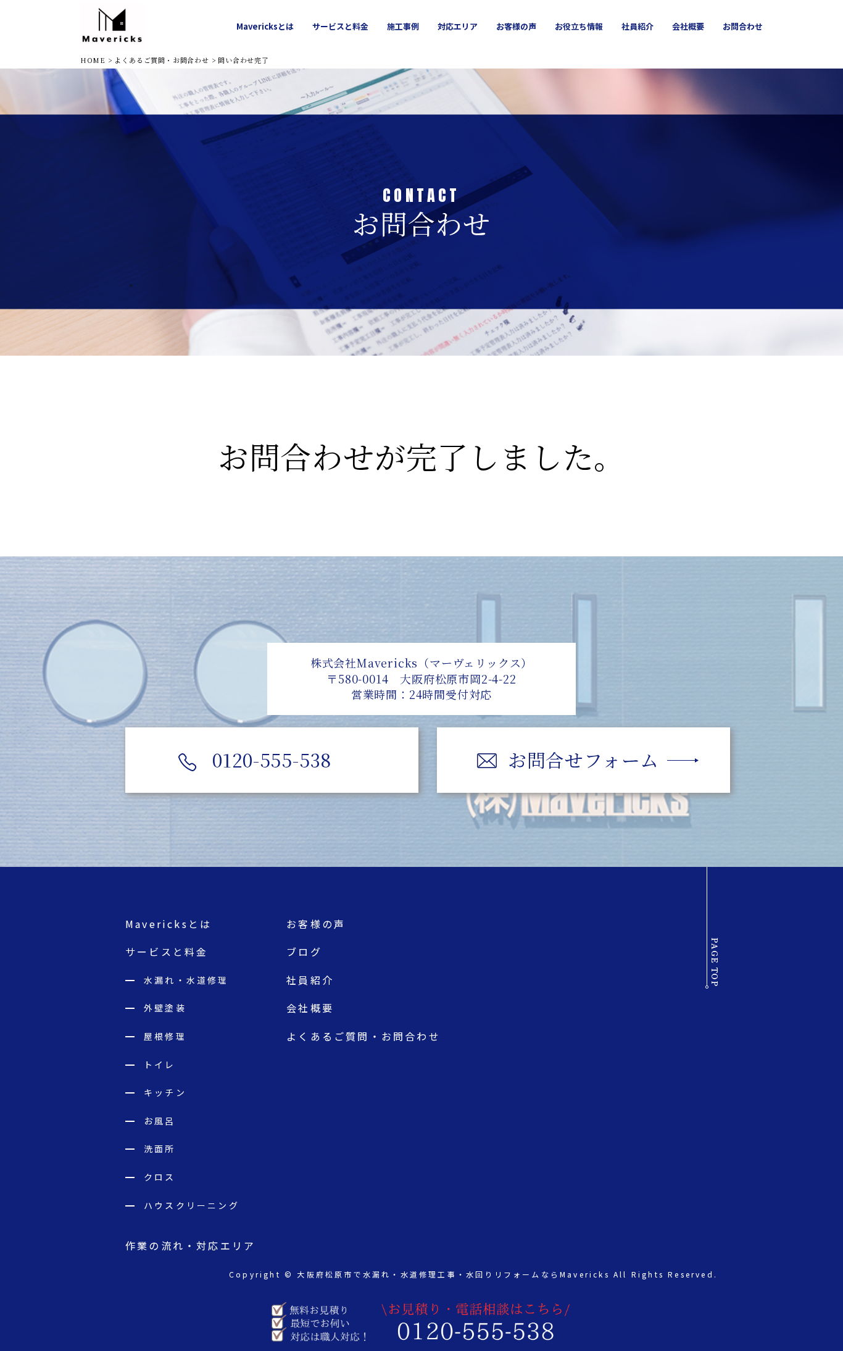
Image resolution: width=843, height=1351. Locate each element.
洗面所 (160, 1148)
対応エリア (458, 26)
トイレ (160, 1064)
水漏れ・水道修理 (186, 980)
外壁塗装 (165, 1008)
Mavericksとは (168, 923)
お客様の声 (316, 923)
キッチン (165, 1092)
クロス (160, 1177)
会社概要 (310, 1007)
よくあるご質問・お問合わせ (363, 1036)
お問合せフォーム (583, 759)
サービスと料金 (166, 951)
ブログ (304, 951)
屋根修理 (165, 1036)
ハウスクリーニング (191, 1205)
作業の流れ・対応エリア (190, 1245)
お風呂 (160, 1121)
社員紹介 (310, 979)
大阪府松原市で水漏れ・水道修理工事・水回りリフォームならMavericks (453, 1274)
